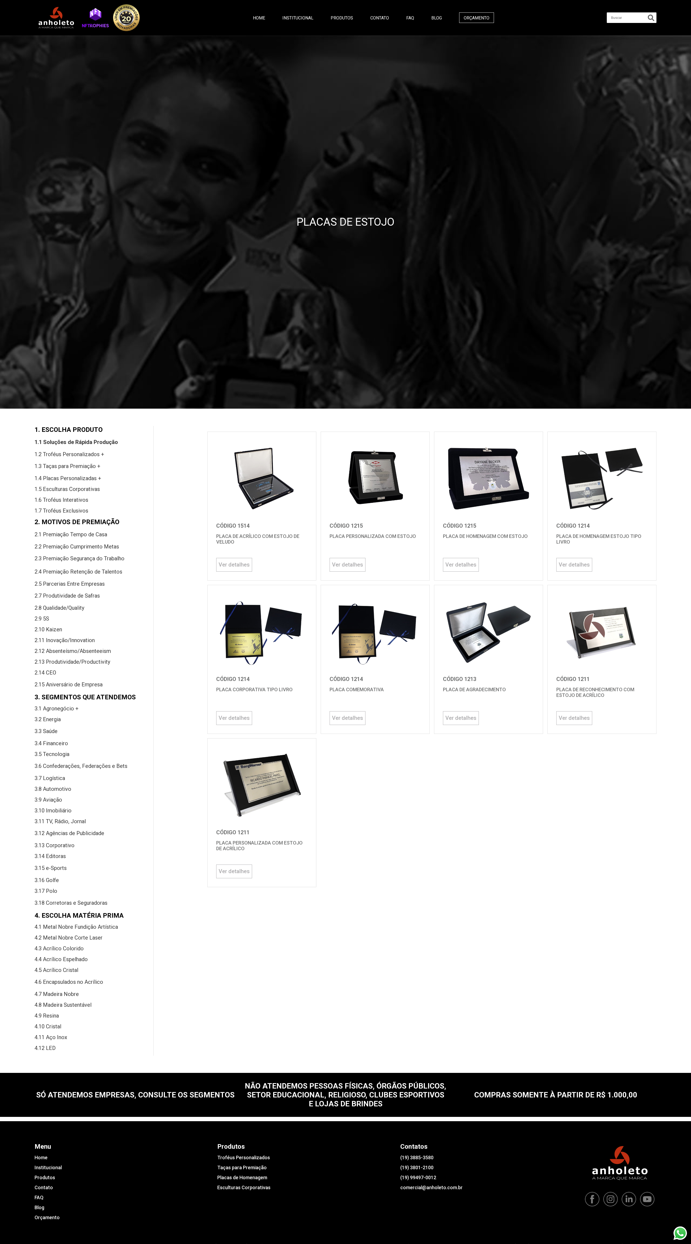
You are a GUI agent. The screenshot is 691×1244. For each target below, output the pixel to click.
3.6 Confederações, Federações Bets (81, 766)
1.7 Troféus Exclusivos (61, 510)
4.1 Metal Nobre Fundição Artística (76, 927)
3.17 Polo (46, 891)
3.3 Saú (46, 731)
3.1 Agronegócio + (57, 708)
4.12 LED (45, 1048)
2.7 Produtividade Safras (67, 595)
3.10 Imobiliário (53, 810)
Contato (379, 18)
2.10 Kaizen (48, 629)
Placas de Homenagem (242, 1177)
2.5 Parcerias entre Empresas (70, 584)
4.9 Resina (47, 1015)
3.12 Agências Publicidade (69, 833)
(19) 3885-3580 (416, 1157)
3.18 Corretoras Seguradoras (71, 903)
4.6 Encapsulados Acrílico (69, 982)
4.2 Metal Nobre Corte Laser (69, 937)
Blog (436, 18)
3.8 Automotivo (53, 789)
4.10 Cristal (48, 1026)
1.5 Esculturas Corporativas (67, 489)
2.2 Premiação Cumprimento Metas (77, 546)
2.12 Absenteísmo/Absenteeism (73, 651)
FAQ (410, 18)
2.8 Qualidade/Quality (59, 608)
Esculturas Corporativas (243, 1187)
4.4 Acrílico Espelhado (61, 959)
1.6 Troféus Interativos (61, 500)
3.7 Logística (50, 778)
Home (259, 18)
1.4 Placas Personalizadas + (68, 478)
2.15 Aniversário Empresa (69, 684)
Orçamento (476, 18)
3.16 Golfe (47, 880)
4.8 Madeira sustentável (63, 1005)
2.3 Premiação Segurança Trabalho (79, 558)
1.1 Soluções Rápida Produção (76, 442)
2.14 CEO (45, 672)
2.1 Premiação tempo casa (71, 534)
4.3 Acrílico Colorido (59, 948)
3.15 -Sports (51, 868)
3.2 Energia (48, 719)
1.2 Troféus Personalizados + (69, 454)
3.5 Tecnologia (52, 754)
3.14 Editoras (50, 856)
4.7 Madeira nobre (57, 994)
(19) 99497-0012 (418, 1177)
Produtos (342, 18)
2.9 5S (42, 618)
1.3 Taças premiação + (67, 466)
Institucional (297, 18)
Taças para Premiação (242, 1167)
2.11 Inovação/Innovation (65, 640)
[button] (95, 17)
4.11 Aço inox (51, 1037)
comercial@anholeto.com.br (431, 1187)
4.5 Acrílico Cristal (56, 970)
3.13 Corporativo (54, 845)
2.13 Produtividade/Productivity (72, 662)
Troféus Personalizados (243, 1157)
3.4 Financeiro (51, 743)
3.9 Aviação (48, 799)
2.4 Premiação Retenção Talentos (78, 571)
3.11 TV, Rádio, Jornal (60, 821)
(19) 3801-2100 (416, 1167)
